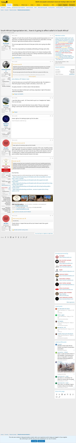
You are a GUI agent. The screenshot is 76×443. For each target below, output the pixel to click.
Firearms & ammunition (63, 319)
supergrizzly (60, 352)
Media (38, 5)
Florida (9, 79)
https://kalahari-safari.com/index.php (64, 294)
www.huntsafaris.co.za (6, 186)
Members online (60, 35)
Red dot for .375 (62, 327)
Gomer (68, 51)
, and (22, 211)
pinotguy (71, 58)
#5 (52, 140)
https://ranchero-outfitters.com (66, 280)
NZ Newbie (60, 321)
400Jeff (65, 38)
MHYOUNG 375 (61, 376)
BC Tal (63, 39)
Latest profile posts (60, 342)
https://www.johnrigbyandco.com (66, 271)
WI (9, 154)
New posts (3, 7)
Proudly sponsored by (61, 253)
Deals (32, 5)
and (18, 94)
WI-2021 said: (16, 161)
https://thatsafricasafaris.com (65, 266)
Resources (46, 5)
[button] (19, 5)
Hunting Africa (51, 7)
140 (9, 187)
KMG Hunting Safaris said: (18, 218)
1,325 (9, 189)
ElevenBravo (65, 48)
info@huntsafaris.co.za (21, 206)
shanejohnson (68, 44)
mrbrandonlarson (59, 54)
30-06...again (61, 315)
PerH (61, 39)
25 (9, 174)
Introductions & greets (63, 325)
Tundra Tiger (62, 51)
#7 (52, 215)
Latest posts (58, 306)
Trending (16, 5)
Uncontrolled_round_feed (61, 55)
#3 (52, 97)
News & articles (29, 7)
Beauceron (67, 39)
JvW (72, 38)
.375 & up (60, 331)
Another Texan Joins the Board (65, 333)
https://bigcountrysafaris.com (66, 263)
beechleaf (66, 58)
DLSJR (67, 376)
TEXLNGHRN (61, 38)
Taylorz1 (57, 42)
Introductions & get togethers (18, 7)
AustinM (65, 57)
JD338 (62, 58)
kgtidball (57, 39)
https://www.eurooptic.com (65, 257)
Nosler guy (66, 50)
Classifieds (60, 312)
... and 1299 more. (59, 59)
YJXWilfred (70, 42)
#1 (52, 35)
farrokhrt (70, 47)
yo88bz (69, 57)
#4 (52, 116)
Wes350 (61, 50)
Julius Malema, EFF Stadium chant (20, 79)
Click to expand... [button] (32, 76)
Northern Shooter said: (18, 143)
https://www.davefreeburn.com (66, 299)
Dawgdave (60, 362)
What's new (24, 5)
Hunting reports (59, 7)
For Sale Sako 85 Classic (64, 308)
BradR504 (60, 40)
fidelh (56, 38)
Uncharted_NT (58, 48)
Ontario (8, 133)
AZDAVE (66, 352)
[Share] (50, 35)
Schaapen (60, 344)
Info (53, 5)
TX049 (56, 46)
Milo (66, 51)
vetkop (72, 39)
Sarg (56, 40)
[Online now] (6, 68)
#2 (52, 61)
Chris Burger (71, 40)
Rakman (61, 57)
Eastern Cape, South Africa (6, 182)
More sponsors (70, 302)
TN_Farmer (4, 32)
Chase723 (69, 55)
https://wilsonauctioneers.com (66, 289)
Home (3, 5)
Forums (9, 5)
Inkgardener (65, 40)
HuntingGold (58, 52)
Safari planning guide (42, 7)
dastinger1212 (61, 46)
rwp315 (69, 38)
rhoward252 (70, 48)
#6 (52, 158)
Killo (56, 43)
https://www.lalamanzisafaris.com (66, 275)
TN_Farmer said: (16, 64)
